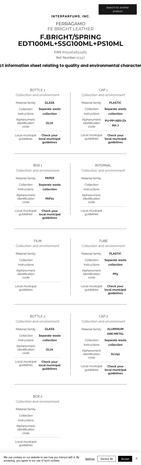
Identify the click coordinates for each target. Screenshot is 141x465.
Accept (125, 459)
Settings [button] (90, 459)
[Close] (136, 458)
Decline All (107, 459)
